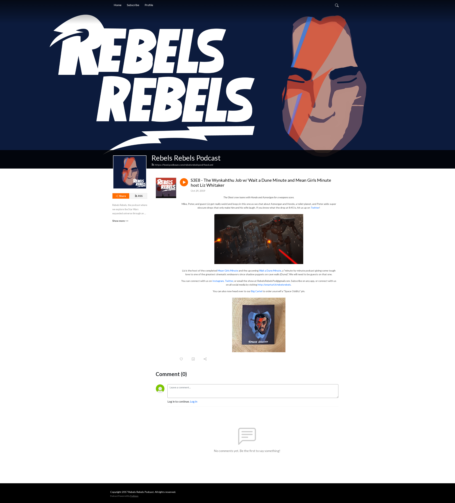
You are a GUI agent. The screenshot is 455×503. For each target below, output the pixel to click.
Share (122, 195)
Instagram (218, 280)
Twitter (315, 207)
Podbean (134, 496)
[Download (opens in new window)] (193, 359)
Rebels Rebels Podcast (186, 158)
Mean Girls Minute (228, 270)
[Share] (205, 359)
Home (117, 5)
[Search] (337, 5)
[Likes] (182, 359)
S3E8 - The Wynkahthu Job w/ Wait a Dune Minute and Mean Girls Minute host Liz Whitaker (261, 183)
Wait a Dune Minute (270, 270)
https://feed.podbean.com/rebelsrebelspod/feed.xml (184, 164)
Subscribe (133, 5)
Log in (193, 401)
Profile (149, 5)
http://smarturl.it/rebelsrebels (274, 284)
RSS (140, 195)
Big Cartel (256, 291)
